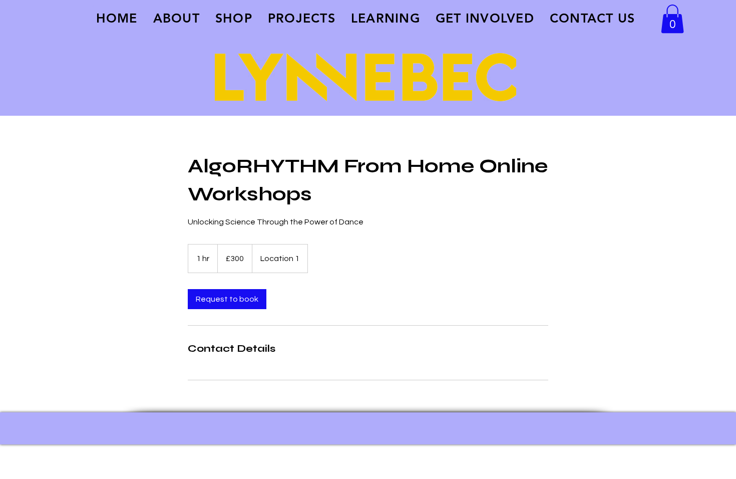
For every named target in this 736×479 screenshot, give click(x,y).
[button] (672, 19)
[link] (227, 299)
